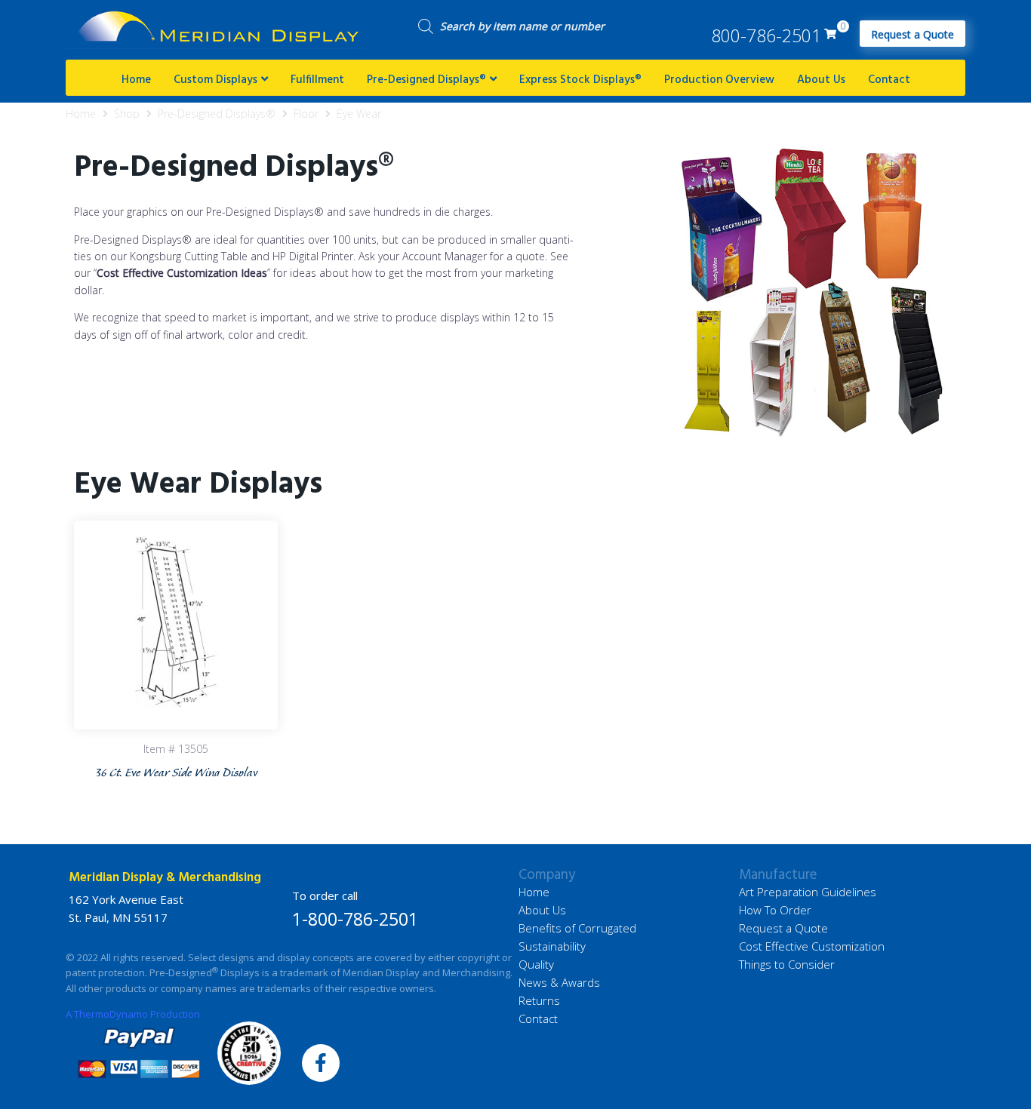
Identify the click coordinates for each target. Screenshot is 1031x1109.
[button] (912, 33)
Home (81, 113)
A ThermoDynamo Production (133, 1014)
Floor (306, 113)
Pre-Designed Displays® (216, 113)
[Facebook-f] (321, 1063)
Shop (127, 113)
